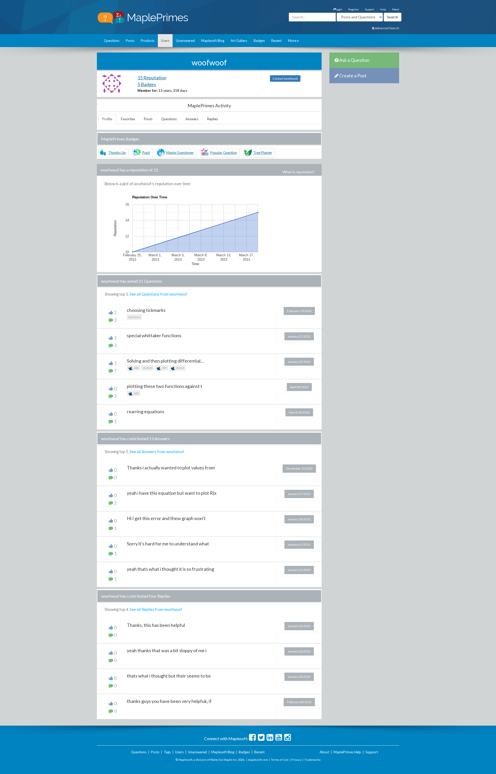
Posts (130, 41)
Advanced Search (387, 28)
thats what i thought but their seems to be (169, 676)
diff (164, 367)
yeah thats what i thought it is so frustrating (170, 569)
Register (353, 9)
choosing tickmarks (146, 310)
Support (369, 9)
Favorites (128, 119)
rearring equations (145, 411)
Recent (276, 41)
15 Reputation (151, 77)
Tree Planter (262, 153)
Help (383, 9)
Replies (212, 119)
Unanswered (185, 41)
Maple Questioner (180, 153)
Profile (107, 119)
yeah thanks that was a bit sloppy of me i (166, 650)
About (395, 9)
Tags (167, 752)
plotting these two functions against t (164, 386)
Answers (191, 119)
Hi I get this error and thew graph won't (166, 518)
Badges (259, 41)
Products (147, 41)
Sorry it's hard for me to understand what (168, 543)
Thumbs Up (117, 153)
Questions (111, 41)
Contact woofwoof (285, 78)
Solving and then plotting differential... (165, 361)
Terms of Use (280, 759)
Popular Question (223, 153)
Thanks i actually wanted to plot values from (171, 467)
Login (339, 9)
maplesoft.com (258, 759)
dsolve (180, 367)
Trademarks (312, 759)
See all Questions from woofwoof (158, 294)
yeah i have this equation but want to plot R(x (171, 493)
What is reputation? (299, 172)
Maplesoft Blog (212, 41)
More (292, 41)
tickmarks (134, 317)
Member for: (147, 90)
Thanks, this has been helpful (156, 625)
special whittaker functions (154, 335)
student (147, 367)
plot (136, 367)
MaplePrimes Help (347, 752)
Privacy (296, 759)
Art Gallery (239, 41)
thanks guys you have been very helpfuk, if (169, 701)
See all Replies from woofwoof (156, 609)
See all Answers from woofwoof (157, 451)
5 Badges (146, 84)
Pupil (146, 153)
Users (165, 41)
